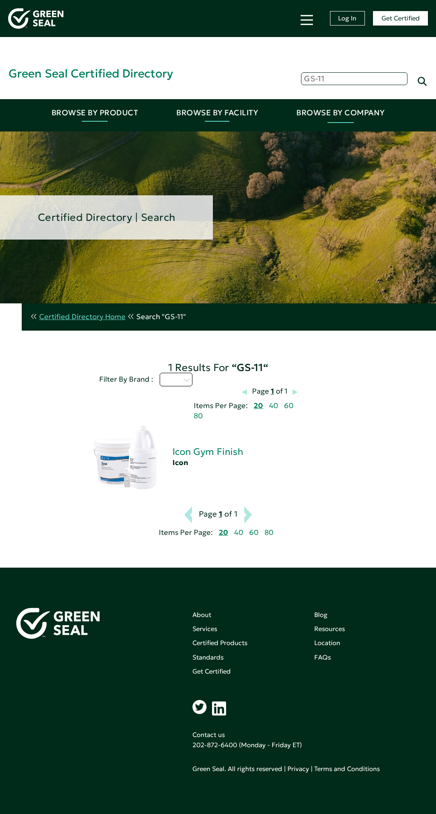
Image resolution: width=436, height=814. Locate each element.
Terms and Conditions (347, 769)
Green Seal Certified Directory (91, 73)
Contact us (208, 735)
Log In (347, 18)
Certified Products (219, 643)
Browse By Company (340, 112)
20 (258, 405)
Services (204, 629)
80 (198, 415)
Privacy (298, 769)
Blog (320, 615)
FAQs (322, 657)
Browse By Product (95, 112)
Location (327, 643)
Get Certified (401, 18)
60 (288, 405)
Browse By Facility (217, 112)
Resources (329, 629)
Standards (208, 657)
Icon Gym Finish (207, 451)
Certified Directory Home (82, 316)
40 (273, 405)
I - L (171, 379)
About (201, 615)
